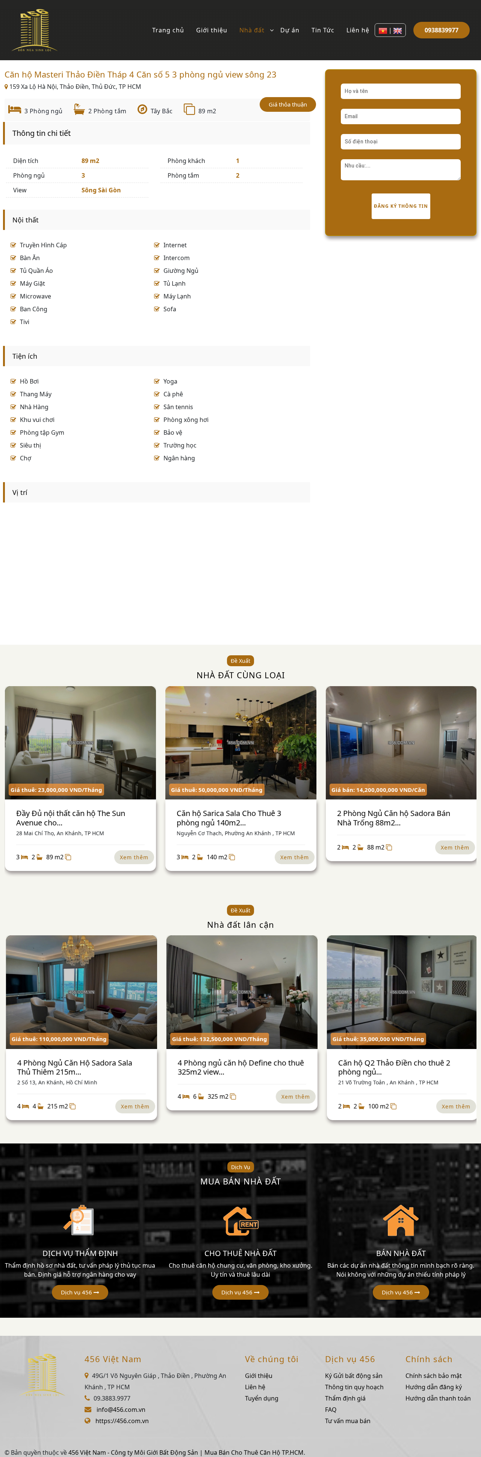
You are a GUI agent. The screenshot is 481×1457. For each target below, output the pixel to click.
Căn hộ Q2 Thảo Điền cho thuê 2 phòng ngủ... (393, 1067)
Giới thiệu (211, 30)
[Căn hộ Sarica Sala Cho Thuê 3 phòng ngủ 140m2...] (240, 743)
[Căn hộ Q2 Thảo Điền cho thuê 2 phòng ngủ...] (400, 992)
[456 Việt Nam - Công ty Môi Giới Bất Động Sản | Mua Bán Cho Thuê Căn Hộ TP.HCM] (34, 29)
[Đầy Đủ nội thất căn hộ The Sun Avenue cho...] (80, 743)
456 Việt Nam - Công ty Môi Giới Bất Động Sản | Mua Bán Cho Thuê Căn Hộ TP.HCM (186, 1452)
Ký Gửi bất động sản (354, 1376)
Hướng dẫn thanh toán (438, 1398)
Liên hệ (357, 30)
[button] (80, 1292)
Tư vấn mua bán (348, 1421)
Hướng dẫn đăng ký (433, 1387)
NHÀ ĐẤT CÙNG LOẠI (241, 675)
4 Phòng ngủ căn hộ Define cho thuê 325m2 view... (239, 1067)
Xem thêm (133, 857)
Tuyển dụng (261, 1398)
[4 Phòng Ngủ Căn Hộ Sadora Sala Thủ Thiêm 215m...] (80, 992)
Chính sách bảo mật (433, 1376)
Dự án (289, 30)
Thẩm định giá (345, 1398)
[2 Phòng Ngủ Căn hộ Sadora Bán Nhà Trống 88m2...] (400, 743)
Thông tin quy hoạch (354, 1387)
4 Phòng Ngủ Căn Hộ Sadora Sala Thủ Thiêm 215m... (73, 1067)
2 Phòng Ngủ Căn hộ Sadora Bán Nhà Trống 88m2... (393, 817)
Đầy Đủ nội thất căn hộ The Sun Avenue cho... (70, 817)
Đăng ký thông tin (401, 206)
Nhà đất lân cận (240, 924)
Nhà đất (252, 30)
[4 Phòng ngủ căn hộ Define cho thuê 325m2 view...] (240, 992)
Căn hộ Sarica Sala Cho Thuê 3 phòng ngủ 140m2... (228, 817)
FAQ (331, 1409)
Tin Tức (323, 30)
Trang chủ (168, 30)
